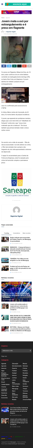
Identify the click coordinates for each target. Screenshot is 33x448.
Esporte (14, 368)
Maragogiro (13, 442)
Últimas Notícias (25, 396)
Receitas (25, 373)
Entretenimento (17, 366)
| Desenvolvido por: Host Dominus (16, 443)
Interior (14, 375)
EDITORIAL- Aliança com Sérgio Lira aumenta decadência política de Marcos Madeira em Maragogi (20, 328)
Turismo (25, 391)
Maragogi (15, 388)
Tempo (25, 388)
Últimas (25, 393)
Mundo (25, 363)
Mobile (14, 399)
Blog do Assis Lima (5, 379)
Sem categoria (26, 380)
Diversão (4, 395)
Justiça (14, 377)
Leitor (14, 380)
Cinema (3, 387)
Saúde (25, 377)
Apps (2, 370)
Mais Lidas (15, 386)
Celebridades (5, 384)
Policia (25, 368)
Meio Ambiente (15, 394)
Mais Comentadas (16, 383)
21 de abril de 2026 (15, 311)
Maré (13, 391)
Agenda (3, 363)
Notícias (25, 366)
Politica (25, 370)
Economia (4, 397)
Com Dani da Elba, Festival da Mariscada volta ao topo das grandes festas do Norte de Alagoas (16, 295)
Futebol (14, 370)
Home (2, 17)
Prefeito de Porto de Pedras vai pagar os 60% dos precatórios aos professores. (20, 268)
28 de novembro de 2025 (17, 333)
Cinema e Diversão (4, 389)
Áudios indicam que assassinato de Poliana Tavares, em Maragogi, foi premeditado (20, 239)
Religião (25, 375)
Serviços (25, 386)
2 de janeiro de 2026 (16, 323)
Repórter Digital (11, 31)
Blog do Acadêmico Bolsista (4, 374)
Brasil (3, 382)
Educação (15, 363)
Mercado (15, 397)
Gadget (14, 373)
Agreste (8, 17)
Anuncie (3, 368)
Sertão (25, 384)
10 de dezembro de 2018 (10, 34)
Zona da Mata (27, 399)
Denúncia (4, 393)
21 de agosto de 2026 (9, 299)
